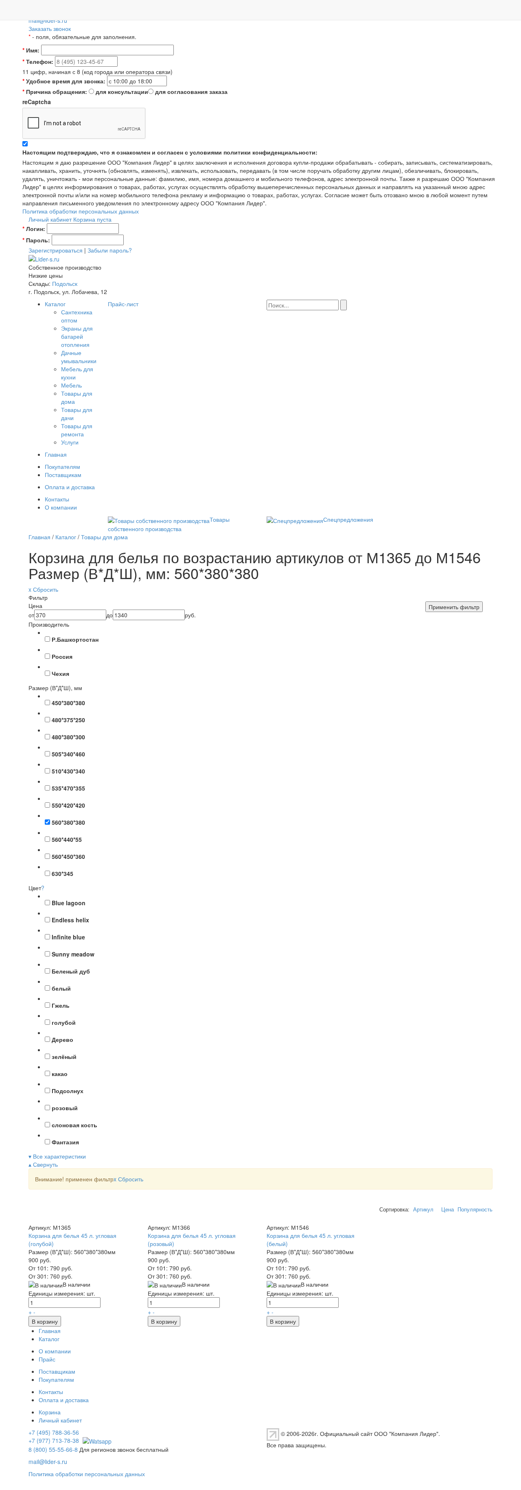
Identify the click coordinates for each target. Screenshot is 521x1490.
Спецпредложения (348, 519)
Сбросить (128, 1179)
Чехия (60, 673)
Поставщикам (63, 475)
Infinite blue (68, 937)
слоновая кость (74, 1125)
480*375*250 (68, 720)
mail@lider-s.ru (47, 20)
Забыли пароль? (110, 250)
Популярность (475, 1209)
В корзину (45, 1321)
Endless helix (70, 920)
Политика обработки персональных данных (80, 211)
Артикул (423, 1209)
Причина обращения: (54, 91)
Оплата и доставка (70, 487)
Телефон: (37, 61)
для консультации (122, 91)
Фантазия (65, 1142)
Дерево (62, 1039)
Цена (447, 1209)
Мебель (71, 385)
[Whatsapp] (96, 1440)
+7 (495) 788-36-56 (53, 1432)
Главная (56, 454)
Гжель (61, 1005)
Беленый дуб (71, 971)
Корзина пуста (92, 219)
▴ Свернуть (43, 1164)
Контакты (57, 499)
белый (61, 988)
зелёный (64, 1056)
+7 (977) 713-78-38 (53, 1440)
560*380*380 (68, 822)
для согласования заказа (191, 91)
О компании (61, 507)
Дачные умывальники (78, 357)
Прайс (47, 1359)
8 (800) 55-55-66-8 (53, 1449)
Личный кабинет (50, 219)
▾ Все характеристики (57, 1156)
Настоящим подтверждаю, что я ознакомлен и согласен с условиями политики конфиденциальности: (169, 152)
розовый (65, 1108)
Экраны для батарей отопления (77, 336)
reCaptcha (36, 102)
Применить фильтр (454, 607)
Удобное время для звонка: (63, 81)
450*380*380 (68, 703)
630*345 (62, 873)
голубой (64, 1022)
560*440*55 (67, 839)
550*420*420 (68, 805)
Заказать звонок (49, 28)
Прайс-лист (123, 304)
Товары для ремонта (76, 430)
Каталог (55, 304)
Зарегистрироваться (55, 250)
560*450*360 (68, 856)
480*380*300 (68, 737)
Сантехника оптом (76, 316)
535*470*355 (68, 788)
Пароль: (36, 240)
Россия (62, 656)
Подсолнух (67, 1091)
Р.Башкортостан (75, 639)
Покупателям (62, 466)
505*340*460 (68, 754)
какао (60, 1074)
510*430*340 (68, 771)
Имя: (30, 50)
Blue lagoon (68, 903)
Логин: (33, 228)
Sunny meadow (73, 954)
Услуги (70, 442)
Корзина (50, 1412)
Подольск (64, 283)
